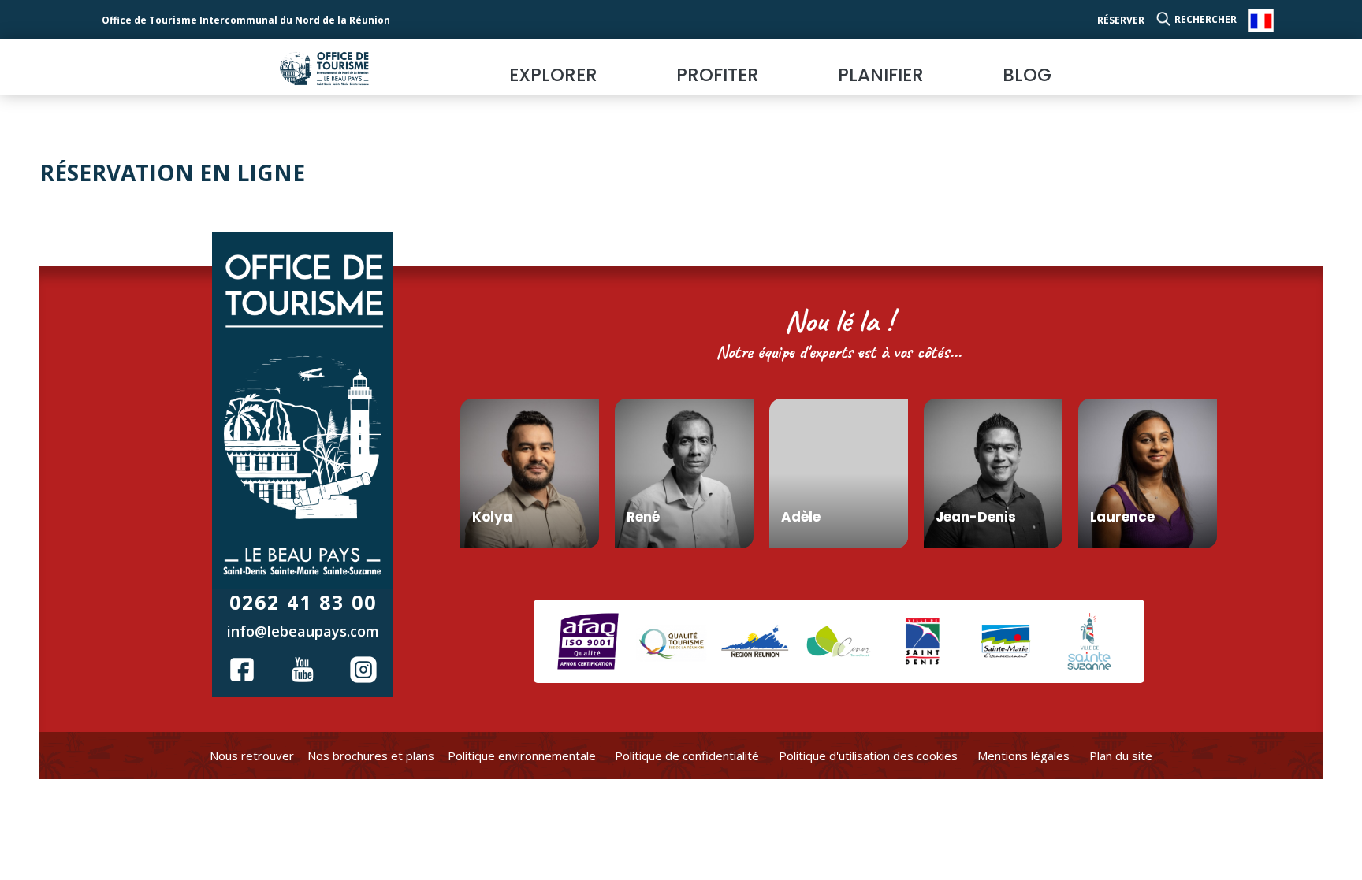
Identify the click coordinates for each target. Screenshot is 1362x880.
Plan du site (1120, 755)
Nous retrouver (252, 755)
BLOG (1027, 74)
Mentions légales (1023, 755)
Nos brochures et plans (370, 755)
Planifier (881, 74)
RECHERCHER (1205, 19)
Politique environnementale (522, 755)
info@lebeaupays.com (303, 631)
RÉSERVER (1120, 20)
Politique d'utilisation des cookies (868, 755)
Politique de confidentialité (687, 755)
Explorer (553, 74)
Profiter (717, 74)
